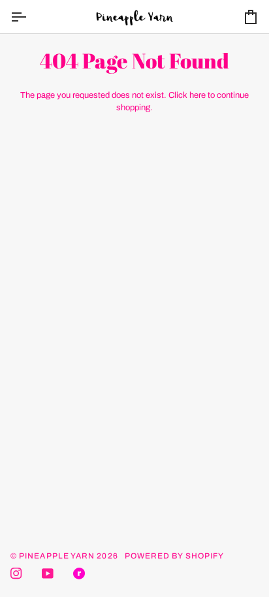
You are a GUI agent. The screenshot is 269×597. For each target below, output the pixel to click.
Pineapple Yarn (57, 555)
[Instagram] (16, 573)
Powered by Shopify (174, 555)
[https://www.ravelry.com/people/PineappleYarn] (79, 573)
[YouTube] (48, 573)
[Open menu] (30, 16)
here (197, 95)
